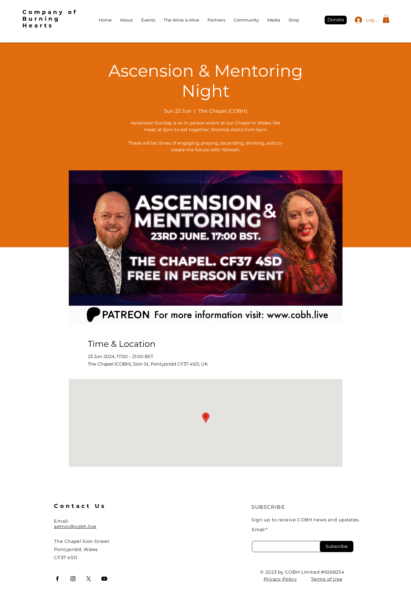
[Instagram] (73, 578)
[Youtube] (104, 578)
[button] (385, 19)
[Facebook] (57, 578)
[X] (88, 578)
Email (258, 529)
